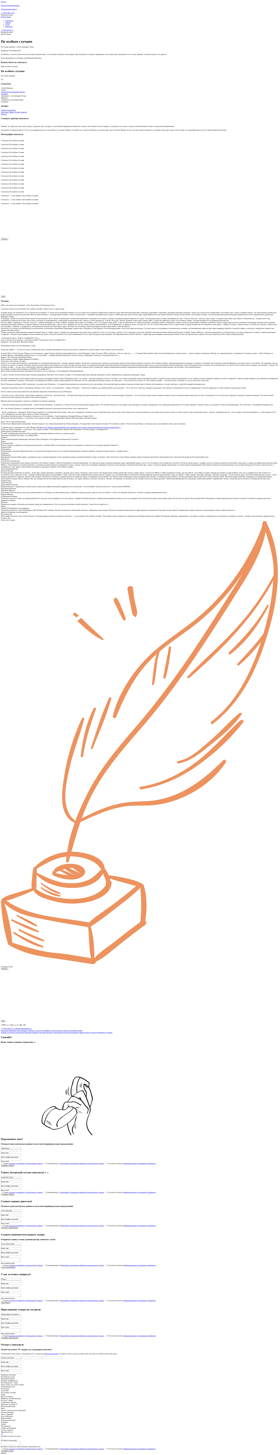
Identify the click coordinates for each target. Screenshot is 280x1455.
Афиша (8, 23)
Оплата (87, 1032)
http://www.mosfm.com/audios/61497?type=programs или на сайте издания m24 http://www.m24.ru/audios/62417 (80, 427)
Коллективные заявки (76, 1032)
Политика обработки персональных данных (17, 1031)
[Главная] (3, 2)
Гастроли (93, 1032)
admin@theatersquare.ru (23, 1029)
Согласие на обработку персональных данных (51, 1031)
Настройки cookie (75, 1031)
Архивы (109, 1032)
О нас (7, 24)
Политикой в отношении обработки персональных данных (82, 1163)
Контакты (9, 26)
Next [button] (3, 296)
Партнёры (28, 1032)
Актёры (4, 1032)
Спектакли (9, 21)
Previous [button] (4, 239)
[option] (29, 89)
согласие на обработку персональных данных (26, 1163)
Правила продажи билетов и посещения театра (49, 1032)
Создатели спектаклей (15, 1032)
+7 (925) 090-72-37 (8, 1029)
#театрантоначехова (50, 1354)
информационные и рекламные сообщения (139, 1163)
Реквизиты (102, 1032)
